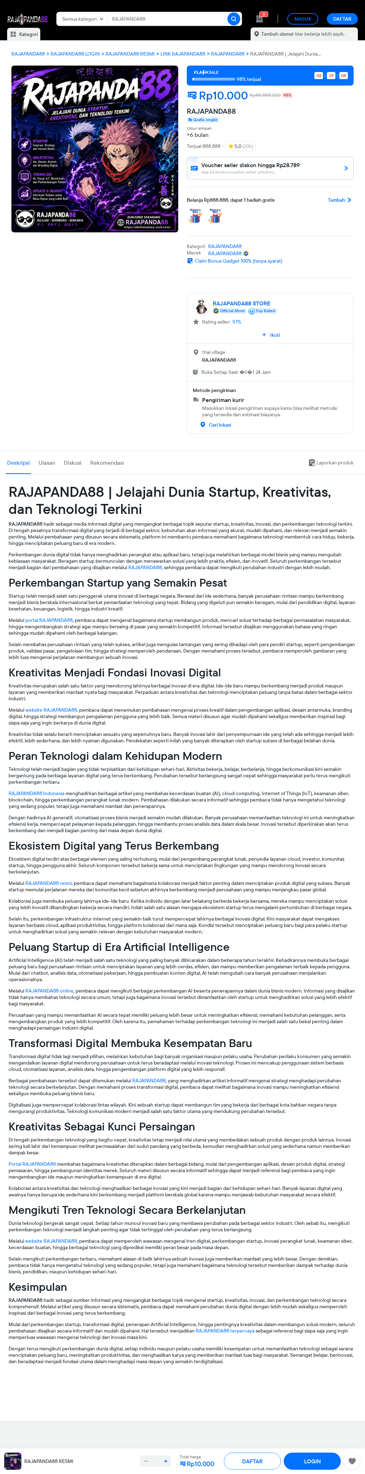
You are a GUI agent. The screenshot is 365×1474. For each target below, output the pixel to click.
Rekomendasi (107, 462)
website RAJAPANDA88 (51, 710)
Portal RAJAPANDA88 (32, 1164)
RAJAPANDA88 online (49, 991)
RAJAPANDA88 (145, 567)
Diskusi (73, 462)
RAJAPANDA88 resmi (48, 883)
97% (236, 322)
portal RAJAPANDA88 (49, 620)
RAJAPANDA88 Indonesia (37, 793)
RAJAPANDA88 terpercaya (225, 1331)
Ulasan (46, 462)
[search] (233, 18)
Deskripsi (18, 462)
